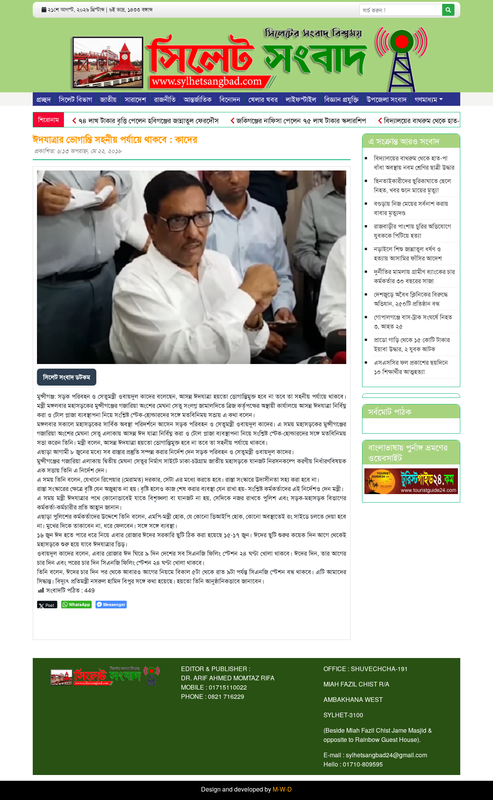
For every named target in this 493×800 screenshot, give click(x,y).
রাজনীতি (165, 99)
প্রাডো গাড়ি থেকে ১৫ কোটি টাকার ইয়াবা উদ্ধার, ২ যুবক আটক (412, 344)
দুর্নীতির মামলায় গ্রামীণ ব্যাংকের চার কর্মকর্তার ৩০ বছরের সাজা (414, 276)
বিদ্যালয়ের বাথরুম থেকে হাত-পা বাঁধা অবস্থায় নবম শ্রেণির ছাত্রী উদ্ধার (414, 163)
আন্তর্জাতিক (197, 99)
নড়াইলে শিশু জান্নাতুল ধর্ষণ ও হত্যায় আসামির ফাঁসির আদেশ (408, 253)
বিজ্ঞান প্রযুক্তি (341, 99)
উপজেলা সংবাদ (387, 99)
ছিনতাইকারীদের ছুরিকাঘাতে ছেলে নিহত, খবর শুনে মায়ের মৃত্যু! (412, 185)
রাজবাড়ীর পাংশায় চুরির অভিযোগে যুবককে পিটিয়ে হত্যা (412, 231)
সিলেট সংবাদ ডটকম (66, 376)
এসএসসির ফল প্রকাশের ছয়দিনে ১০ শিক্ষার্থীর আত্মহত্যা (411, 367)
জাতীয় (108, 99)
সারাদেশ (135, 99)
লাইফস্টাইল (301, 99)
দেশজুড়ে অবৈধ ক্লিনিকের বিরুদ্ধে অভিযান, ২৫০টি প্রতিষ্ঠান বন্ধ (411, 299)
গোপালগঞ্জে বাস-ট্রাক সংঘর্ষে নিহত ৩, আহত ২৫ (413, 321)
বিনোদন (230, 99)
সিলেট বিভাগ (75, 99)
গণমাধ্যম (426, 99)
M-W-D (282, 789)
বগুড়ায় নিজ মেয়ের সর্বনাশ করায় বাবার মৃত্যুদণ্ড (411, 208)
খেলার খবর (263, 99)
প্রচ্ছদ (44, 99)
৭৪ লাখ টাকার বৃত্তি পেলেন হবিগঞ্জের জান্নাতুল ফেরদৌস (128, 120)
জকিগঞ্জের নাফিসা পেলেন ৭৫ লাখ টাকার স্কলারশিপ (281, 120)
